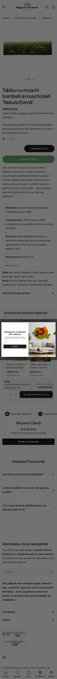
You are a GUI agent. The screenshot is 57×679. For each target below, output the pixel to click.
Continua (15, 346)
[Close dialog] (54, 324)
